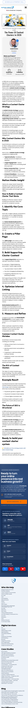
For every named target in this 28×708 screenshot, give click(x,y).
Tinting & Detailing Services (7, 612)
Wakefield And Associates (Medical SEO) (9, 660)
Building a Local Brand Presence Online (9, 696)
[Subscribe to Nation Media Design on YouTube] (23, 569)
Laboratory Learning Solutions (7, 654)
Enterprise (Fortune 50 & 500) (7, 589)
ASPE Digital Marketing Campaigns (8, 653)
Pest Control (3, 611)
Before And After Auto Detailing (7, 655)
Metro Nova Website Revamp (7, 670)
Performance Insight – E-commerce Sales (10, 679)
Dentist (2, 601)
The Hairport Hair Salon (6, 668)
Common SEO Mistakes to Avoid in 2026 (9, 703)
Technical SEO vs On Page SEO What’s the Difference (12, 695)
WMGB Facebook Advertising (7, 677)
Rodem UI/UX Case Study (6, 667)
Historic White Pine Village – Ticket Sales (9, 680)
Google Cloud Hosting (5, 641)
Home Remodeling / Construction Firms (9, 614)
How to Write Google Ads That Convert (9, 693)
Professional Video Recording (7, 643)
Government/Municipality (6, 594)
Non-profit (3, 595)
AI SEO (2, 635)
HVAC (2, 618)
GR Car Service (4, 651)
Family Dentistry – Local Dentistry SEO (9, 664)
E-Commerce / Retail (5, 621)
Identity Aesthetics (5, 673)
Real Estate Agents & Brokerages (8, 605)
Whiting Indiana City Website (7, 671)
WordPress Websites (5, 591)
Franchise (3, 615)
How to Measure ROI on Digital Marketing (9, 699)
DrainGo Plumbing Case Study (7, 661)
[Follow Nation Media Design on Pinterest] (11, 569)
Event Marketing (4, 598)
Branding (3, 639)
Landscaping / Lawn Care (6, 607)
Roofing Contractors (5, 620)
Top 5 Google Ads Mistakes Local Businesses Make (11, 702)
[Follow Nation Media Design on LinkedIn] (17, 569)
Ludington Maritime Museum (7, 682)
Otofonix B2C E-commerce (6, 683)
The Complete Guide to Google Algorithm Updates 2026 (12, 691)
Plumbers (3, 608)
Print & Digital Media (5, 642)
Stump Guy (3, 658)
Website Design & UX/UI (6, 630)
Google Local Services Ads (6, 645)
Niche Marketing (4, 638)
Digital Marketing (4, 632)
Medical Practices (5, 600)
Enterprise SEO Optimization (7, 666)
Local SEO (3, 629)
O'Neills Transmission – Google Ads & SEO (10, 676)
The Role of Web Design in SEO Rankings (9, 701)
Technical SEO (8, 28)
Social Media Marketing (6, 633)
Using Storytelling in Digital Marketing (9, 698)
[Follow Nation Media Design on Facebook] (5, 569)
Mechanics (3, 609)
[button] (25, 7)
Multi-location (4, 604)
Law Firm (3, 602)
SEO (2, 627)
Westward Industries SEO (6, 663)
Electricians (3, 617)
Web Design (5, 387)
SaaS (2, 597)
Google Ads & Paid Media (6, 636)
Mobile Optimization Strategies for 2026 (9, 692)
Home (4, 28)
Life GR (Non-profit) (5, 657)
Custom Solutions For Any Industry (8, 592)
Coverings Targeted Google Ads (7, 674)
